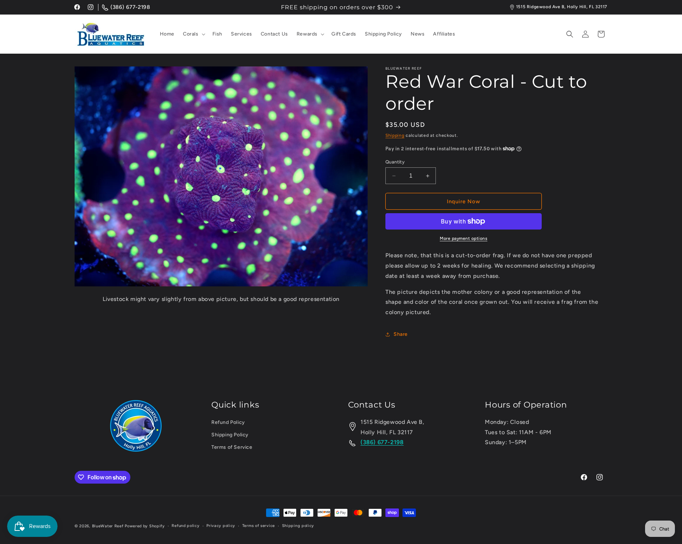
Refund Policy (228, 422)
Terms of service (258, 525)
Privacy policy (220, 525)
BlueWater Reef (108, 526)
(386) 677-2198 (130, 7)
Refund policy (185, 525)
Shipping (395, 135)
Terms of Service (232, 448)
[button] (193, 34)
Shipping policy (298, 525)
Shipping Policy (230, 435)
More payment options (463, 238)
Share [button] (401, 334)
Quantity (395, 162)
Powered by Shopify (145, 526)
